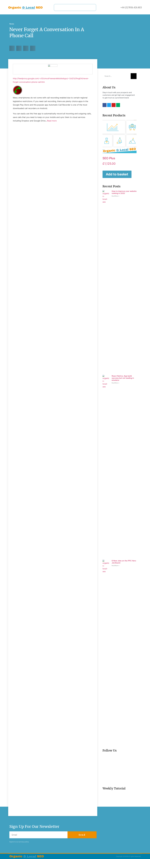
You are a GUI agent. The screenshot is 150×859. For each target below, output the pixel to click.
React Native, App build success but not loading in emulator (123, 378)
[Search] (134, 76)
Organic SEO (25, 7)
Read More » (115, 196)
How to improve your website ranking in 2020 (124, 192)
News (11, 24)
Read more (52, 121)
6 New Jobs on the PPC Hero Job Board (124, 562)
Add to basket (117, 174)
